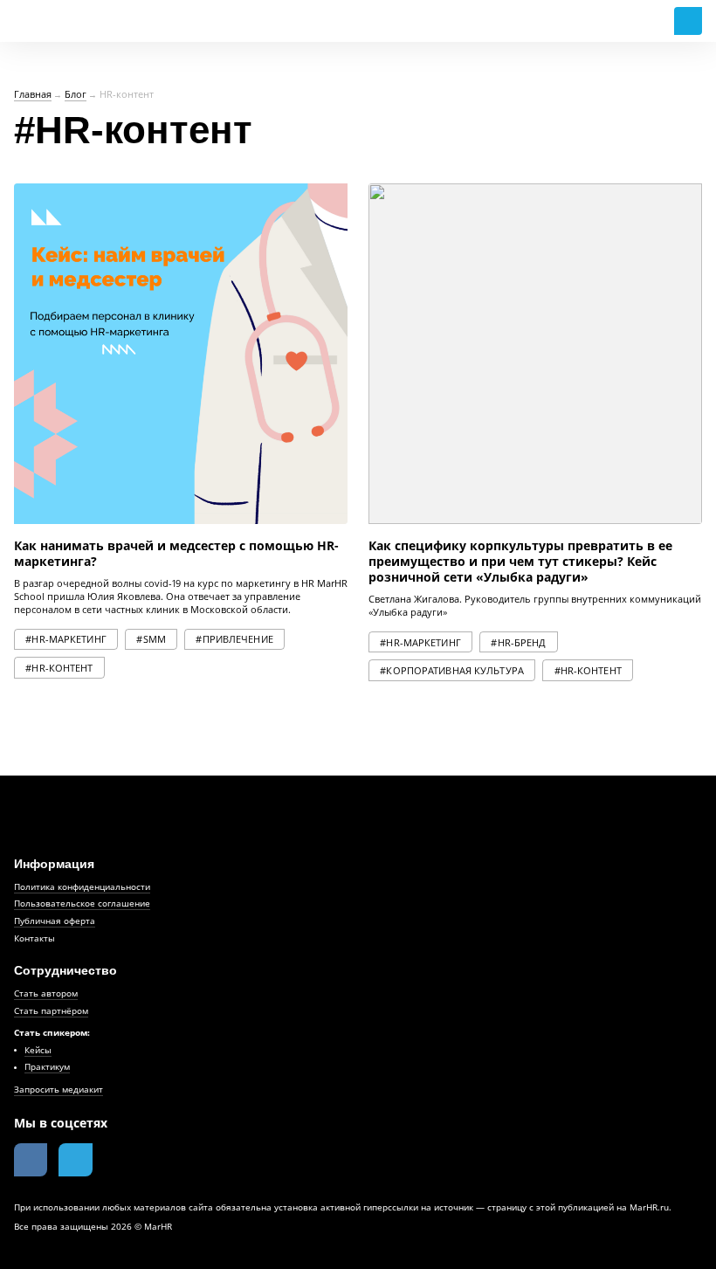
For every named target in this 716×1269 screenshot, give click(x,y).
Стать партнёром (51, 1010)
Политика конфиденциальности (82, 886)
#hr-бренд (518, 642)
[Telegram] (75, 1159)
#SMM (150, 638)
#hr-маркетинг (65, 638)
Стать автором (46, 993)
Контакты (34, 938)
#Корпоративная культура (452, 670)
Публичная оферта (54, 920)
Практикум (47, 1066)
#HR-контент (59, 667)
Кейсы (38, 1050)
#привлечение (234, 638)
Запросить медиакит (58, 1089)
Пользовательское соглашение (82, 903)
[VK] (30, 1159)
